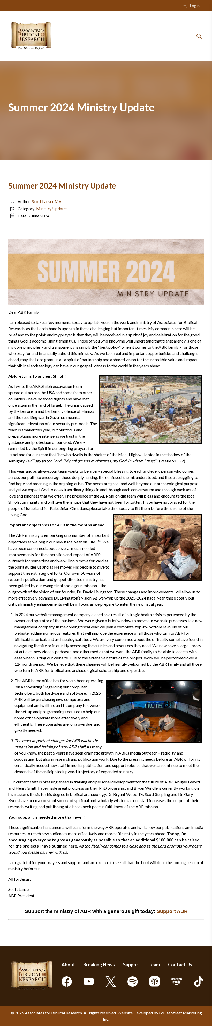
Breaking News (99, 964)
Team (154, 964)
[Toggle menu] (186, 36)
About (68, 964)
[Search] (199, 36)
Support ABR (172, 911)
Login (195, 5)
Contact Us (180, 964)
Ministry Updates (51, 208)
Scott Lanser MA (47, 201)
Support (131, 964)
